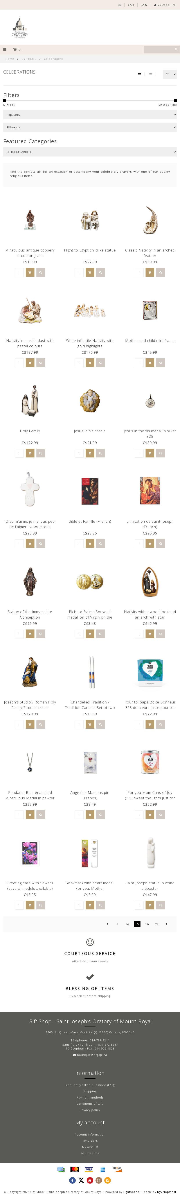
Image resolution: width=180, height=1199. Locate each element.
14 (127, 924)
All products (90, 1153)
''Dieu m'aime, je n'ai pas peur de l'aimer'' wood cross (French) (30, 527)
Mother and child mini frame (150, 340)
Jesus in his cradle (90, 431)
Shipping (90, 1091)
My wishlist (90, 1147)
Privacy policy (90, 1110)
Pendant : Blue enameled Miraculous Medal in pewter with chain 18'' (30, 798)
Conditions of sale (90, 1104)
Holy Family (30, 431)
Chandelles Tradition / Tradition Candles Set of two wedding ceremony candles (90, 708)
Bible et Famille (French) (89, 521)
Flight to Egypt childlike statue (90, 250)
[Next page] (167, 924)
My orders (90, 1141)
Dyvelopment (166, 1192)
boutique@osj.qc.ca (92, 1055)
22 (157, 924)
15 (137, 924)
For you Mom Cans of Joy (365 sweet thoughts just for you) (150, 798)
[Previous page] (107, 924)
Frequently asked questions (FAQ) (90, 1085)
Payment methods (90, 1097)
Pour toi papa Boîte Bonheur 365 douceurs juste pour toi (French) (150, 708)
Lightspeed (131, 1192)
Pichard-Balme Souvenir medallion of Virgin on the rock (89, 617)
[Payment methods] (60, 1169)
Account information (90, 1134)
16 (147, 924)
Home (9, 59)
